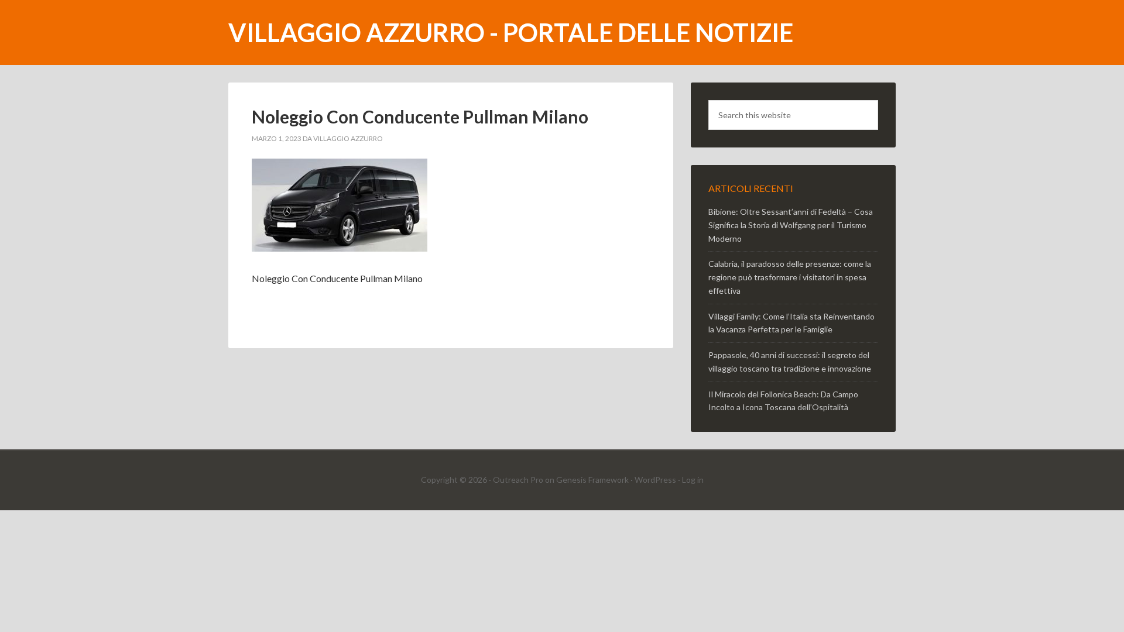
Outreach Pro (518, 480)
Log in (693, 480)
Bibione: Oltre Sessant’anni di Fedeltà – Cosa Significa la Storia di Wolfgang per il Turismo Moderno (790, 225)
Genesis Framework (592, 480)
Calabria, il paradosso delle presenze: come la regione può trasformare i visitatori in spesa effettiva (789, 277)
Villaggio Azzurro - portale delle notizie (510, 32)
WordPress (655, 480)
